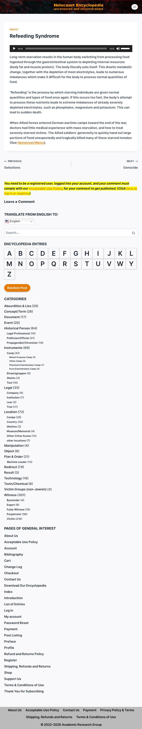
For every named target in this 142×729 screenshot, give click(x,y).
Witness (10, 495)
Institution (13, 397)
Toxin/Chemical (16, 484)
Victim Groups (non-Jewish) (25, 489)
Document (12, 317)
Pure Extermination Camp (22, 369)
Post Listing (13, 635)
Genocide (130, 164)
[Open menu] (134, 7)
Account (10, 548)
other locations (16, 440)
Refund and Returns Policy (24, 654)
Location (10, 412)
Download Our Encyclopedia (25, 585)
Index (8, 592)
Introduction (13, 598)
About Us (11, 536)
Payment (10, 629)
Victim (11, 518)
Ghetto (11, 378)
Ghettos (12, 426)
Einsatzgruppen (16, 373)
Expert (11, 504)
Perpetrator (14, 514)
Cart (7, 560)
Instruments (13, 348)
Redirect (10, 467)
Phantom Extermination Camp (25, 365)
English (14, 221)
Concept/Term (15, 311)
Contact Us (12, 579)
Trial (9, 406)
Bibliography (13, 554)
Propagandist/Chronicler (22, 342)
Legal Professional (18, 333)
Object (9, 451)
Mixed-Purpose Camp (20, 357)
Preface (10, 641)
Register (10, 660)
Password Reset (16, 623)
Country (12, 422)
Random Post (17, 288)
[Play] (14, 48)
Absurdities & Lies (17, 306)
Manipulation (14, 445)
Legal (8, 387)
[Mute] (118, 48)
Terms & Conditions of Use (24, 685)
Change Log (13, 567)
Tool (9, 382)
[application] (71, 48)
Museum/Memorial (18, 431)
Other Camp (15, 361)
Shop (8, 672)
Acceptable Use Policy (45, 188)
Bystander (13, 500)
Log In (8, 610)
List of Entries (14, 604)
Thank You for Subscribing (24, 691)
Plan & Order (13, 456)
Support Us (12, 679)
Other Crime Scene (19, 436)
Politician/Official (18, 338)
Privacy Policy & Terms (117, 710)
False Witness (15, 509)
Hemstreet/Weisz (30, 142)
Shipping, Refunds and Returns (27, 666)
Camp (10, 353)
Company (13, 392)
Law (9, 402)
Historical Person (17, 328)
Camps (11, 417)
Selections (12, 164)
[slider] (126, 48)
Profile (9, 648)
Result (14, 29)
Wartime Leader (17, 462)
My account (12, 616)
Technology (13, 478)
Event (8, 322)
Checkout (11, 573)
